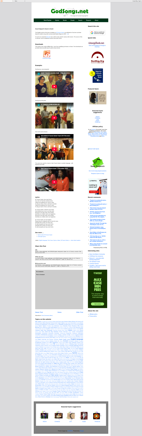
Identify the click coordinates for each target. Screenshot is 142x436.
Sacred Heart (57, 379)
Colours (69, 331)
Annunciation (73, 323)
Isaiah (42, 357)
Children (70, 330)
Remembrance (80, 376)
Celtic (42, 330)
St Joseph (41, 388)
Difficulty (78, 336)
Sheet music (41, 383)
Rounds (43, 379)
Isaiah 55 (51, 357)
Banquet (36, 325)
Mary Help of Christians (62, 363)
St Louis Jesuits (46, 388)
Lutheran (76, 362)
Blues (47, 327)
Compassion (68, 333)
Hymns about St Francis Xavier (45, 234)
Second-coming (56, 382)
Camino (36, 328)
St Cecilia (61, 386)
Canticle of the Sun (68, 328)
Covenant (72, 334)
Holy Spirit (67, 351)
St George (76, 386)
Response (63, 378)
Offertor (50, 369)
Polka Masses (65, 372)
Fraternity (50, 345)
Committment (44, 333)
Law (76, 360)
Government (54, 349)
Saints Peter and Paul (78, 379)
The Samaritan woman (47, 392)
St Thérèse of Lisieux (43, 389)
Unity (74, 394)
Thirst (58, 392)
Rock (82, 378)
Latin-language (69, 360)
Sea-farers (43, 382)
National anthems (76, 366)
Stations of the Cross (67, 389)
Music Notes (95, 133)
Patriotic (46, 370)
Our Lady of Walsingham (65, 369)
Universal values (78, 394)
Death (58, 336)
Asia (48, 324)
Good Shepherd (79, 348)
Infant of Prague (46, 356)
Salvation (37, 381)
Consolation (37, 334)
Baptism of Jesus (47, 325)
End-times (56, 339)
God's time (55, 348)
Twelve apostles (58, 394)
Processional (61, 373)
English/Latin (37, 341)
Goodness (37, 349)
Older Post (79, 312)
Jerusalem (61, 357)
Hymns (57, 20)
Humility (66, 353)
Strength (81, 389)
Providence (76, 373)
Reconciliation (64, 376)
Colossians (65, 331)
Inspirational (52, 356)
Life (41, 362)
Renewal (36, 378)
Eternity (61, 341)
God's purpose (49, 348)
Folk (49, 240)
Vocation (48, 395)
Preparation (40, 373)
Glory (61, 346)
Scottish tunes (70, 381)
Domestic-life (70, 337)
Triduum (45, 394)
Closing (60, 331)
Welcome (71, 395)
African (73, 321)
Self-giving (72, 382)
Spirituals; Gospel (80, 385)
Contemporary (44, 334)
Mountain (59, 366)
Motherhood (54, 366)
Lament (42, 360)
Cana (45, 328)
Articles (81, 323)
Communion (50, 333)
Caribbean (74, 328)
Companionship (62, 333)
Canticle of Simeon (60, 328)
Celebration (37, 330)
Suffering (37, 391)
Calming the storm (79, 327)
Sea (40, 382)
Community (56, 333)
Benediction (74, 325)
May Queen (80, 363)
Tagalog (44, 391)
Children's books (76, 330)
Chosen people (38, 331)
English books (66, 339)
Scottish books (64, 381)
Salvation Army (43, 381)
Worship (48, 396)
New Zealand (48, 367)
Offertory (54, 369)
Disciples (81, 336)
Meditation (43, 364)
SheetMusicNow (94, 136)
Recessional (50, 376)
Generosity (80, 345)
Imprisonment (80, 354)
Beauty (69, 325)
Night (77, 367)
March (52, 363)
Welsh (75, 395)
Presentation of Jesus (53, 373)
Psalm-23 (37, 375)
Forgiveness (37, 345)
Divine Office (58, 337)
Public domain (55, 375)
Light (44, 362)
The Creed (74, 391)
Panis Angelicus (80, 369)
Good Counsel (60, 348)
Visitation (44, 395)
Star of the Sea (59, 389)
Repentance (41, 378)
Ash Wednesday (43, 324)
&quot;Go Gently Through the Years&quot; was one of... (98, 224)
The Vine (54, 392)
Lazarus (78, 360)
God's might (43, 348)
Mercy (60, 364)
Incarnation (37, 356)
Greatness (66, 349)
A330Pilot (70, 430)
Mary (55, 363)
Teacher (50, 391)
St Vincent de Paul (52, 389)
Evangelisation (38, 342)
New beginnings (62, 367)
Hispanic (55, 351)
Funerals (71, 345)
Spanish (53, 385)
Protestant (72, 373)
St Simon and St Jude (78, 388)
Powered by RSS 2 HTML (100, 247)
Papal (36, 370)
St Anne (43, 386)
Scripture (81, 381)
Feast (70, 342)
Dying (36, 339)
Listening (47, 362)
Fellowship (74, 342)
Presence (46, 373)
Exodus (47, 342)
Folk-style (62, 344)
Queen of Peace (74, 375)
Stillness (78, 389)
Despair (70, 336)
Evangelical (81, 341)
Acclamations (50, 321)
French (57, 345)
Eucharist (65, 341)
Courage (68, 334)
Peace (50, 370)
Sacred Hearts (63, 379)
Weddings (66, 395)
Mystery (70, 366)
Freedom (54, 345)
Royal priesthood (48, 379)
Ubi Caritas (64, 394)
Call (74, 327)
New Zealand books (55, 367)
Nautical (43, 367)
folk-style (48, 36)
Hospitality (55, 353)
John (78, 357)
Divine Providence (64, 337)
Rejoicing (75, 376)
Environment (42, 341)
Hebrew (52, 351)
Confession (74, 333)
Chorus (81, 330)
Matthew (76, 363)
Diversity (48, 337)
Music (68, 366)
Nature (40, 367)
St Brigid (56, 386)
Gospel (41, 349)
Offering (46, 369)
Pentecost (54, 370)
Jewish (71, 357)
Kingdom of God (75, 359)
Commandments (79, 331)
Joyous (49, 359)
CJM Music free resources (96, 256)
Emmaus (51, 339)
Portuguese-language (73, 372)
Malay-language (38, 363)
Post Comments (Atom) (47, 315)
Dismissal (43, 337)
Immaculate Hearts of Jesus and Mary (70, 354)
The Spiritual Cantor (94, 261)
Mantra (42, 363)
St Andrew (40, 386)
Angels (59, 323)
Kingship (81, 359)
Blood (44, 327)
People (72, 20)
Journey (43, 359)
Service (81, 382)
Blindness (41, 327)
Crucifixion (50, 336)
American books (54, 323)
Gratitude (62, 349)
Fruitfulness (67, 345)
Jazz (57, 357)
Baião (79, 324)
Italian (54, 357)
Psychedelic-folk (46, 375)
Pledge (53, 372)
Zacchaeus (64, 396)
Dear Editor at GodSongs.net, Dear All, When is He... (98, 233)
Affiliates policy (93, 314)
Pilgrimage (49, 372)
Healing (45, 351)
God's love (37, 348)
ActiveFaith (104, 134)
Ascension (37, 324)
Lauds (74, 360)
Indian (58, 240)
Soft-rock (50, 385)
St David (64, 386)
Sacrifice (68, 379)
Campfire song (40, 328)
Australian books (67, 324)
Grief (73, 349)
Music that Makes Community (97, 254)
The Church (69, 391)
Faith (50, 342)
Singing (72, 383)
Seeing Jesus (63, 382)
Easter (39, 339)
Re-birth (46, 376)
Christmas (56, 331)
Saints (71, 379)
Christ (43, 331)
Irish (68, 356)
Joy (46, 359)
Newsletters (69, 367)
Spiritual (71, 385)
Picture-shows (44, 372)
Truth (54, 394)
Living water (52, 362)
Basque (61, 325)
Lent (39, 362)
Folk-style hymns (42, 236)
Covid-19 (77, 334)
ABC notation (38, 321)
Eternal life (56, 341)
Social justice (38, 385)
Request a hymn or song (97, 173)
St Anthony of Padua (49, 386)
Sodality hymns (44, 385)
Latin (60, 360)
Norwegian (80, 367)
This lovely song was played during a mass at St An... (98, 208)
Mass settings (71, 363)
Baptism (40, 325)
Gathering (76, 345)
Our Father (58, 369)
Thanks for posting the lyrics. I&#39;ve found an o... (98, 201)
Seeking (68, 382)
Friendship (62, 345)
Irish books (71, 356)
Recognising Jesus (58, 376)
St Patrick (69, 388)
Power (78, 372)
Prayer (36, 373)
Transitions (37, 394)
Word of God (41, 396)
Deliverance (67, 336)
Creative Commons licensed (40, 336)
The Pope (40, 392)
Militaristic (68, 364)
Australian (61, 324)
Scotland (58, 381)
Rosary (40, 379)
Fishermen (43, 344)
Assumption (51, 324)
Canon (55, 328)
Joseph (40, 359)
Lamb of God (38, 360)
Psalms (41, 375)
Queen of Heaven (67, 375)
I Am (43, 354)
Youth (60, 396)
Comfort (73, 331)
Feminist (79, 342)
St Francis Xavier (60, 32)
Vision (42, 395)
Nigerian (74, 367)
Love (68, 362)
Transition (81, 392)
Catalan (77, 328)
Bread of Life (59, 327)
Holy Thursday (73, 351)
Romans (36, 379)
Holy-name (40, 353)
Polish (56, 372)
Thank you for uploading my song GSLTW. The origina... (98, 216)
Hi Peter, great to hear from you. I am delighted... (97, 212)
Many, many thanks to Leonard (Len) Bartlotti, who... (98, 244)
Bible (79, 325)
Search (80, 20)
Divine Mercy (53, 337)
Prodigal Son (67, 373)
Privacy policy (93, 316)
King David (65, 359)
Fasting (63, 342)
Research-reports (57, 378)
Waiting (52, 395)
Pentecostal (59, 370)
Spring (36, 386)
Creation (81, 334)
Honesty (44, 353)
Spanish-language (65, 385)
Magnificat (81, 362)
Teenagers (54, 391)
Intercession (56, 356)
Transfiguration (76, 392)
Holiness (63, 351)
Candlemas (52, 328)
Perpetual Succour (79, 370)
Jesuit (64, 357)
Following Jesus (73, 344)
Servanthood (77, 382)
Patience (42, 370)
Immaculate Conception (57, 354)
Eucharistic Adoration (73, 341)
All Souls (40, 323)
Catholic (81, 328)
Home (59, 312)
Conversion (50, 334)
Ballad (81, 324)
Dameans (55, 336)
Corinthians (55, 334)
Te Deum (47, 391)
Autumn (72, 324)
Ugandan (67, 394)
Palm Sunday (74, 369)
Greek (70, 349)
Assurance (56, 324)
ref (67, 34)
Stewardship (73, 389)
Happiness (37, 351)
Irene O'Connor (62, 356)
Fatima (66, 342)
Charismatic (49, 330)
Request (88, 20)
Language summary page (49, 360)
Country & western (62, 334)
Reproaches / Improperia (49, 378)
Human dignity (61, 353)
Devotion (73, 336)
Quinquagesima (41, 376)
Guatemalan (76, 349)
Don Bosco (79, 337)
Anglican (63, 323)
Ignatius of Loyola (48, 354)
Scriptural (76, 381)
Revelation (78, 378)
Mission (37, 366)
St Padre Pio (63, 388)
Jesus (67, 357)
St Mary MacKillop (57, 388)
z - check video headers (74, 240)
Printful (101, 133)
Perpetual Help (71, 370)
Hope (48, 353)
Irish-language (77, 356)
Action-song (55, 321)
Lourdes (64, 362)
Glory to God (65, 346)
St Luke (52, 388)
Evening (44, 342)
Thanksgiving (64, 391)
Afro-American (79, 321)
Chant (45, 330)
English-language (43, 240)
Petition (39, 372)
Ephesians (47, 341)
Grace (58, 349)
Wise (103, 136)
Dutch (82, 337)
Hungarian (70, 353)
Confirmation (80, 333)
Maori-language (48, 363)
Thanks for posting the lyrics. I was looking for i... (98, 204)
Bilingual (81, 325)
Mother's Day (49, 366)
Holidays (59, 351)
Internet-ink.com (96, 134)
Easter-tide (44, 339)
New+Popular (47, 20)
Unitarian (71, 394)
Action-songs (61, 321)
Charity (66, 330)
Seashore (47, 382)
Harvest (41, 351)
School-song (54, 381)
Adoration (66, 321)
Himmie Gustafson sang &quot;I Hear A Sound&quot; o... (98, 228)
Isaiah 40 (46, 357)
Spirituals (74, 385)
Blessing (37, 327)
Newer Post (39, 312)
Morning (41, 366)
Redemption (70, 376)
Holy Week (79, 351)
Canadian (48, 328)
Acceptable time (44, 321)
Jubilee (52, 359)
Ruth (53, 379)
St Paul (72, 388)
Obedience (42, 369)
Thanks (59, 391)
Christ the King (49, 331)
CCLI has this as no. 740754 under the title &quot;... (97, 236)
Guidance (81, 349)
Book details (51, 327)
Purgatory (61, 375)
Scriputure (37, 382)
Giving (54, 346)
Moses (44, 366)
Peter (36, 372)
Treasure (41, 394)
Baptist (52, 325)
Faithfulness (55, 342)
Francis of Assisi (44, 345)
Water (54, 395)
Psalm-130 (81, 373)
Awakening (76, 324)
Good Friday (67, 348)
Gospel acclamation (47, 349)
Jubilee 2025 (56, 359)
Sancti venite (48, 381)
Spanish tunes (58, 385)
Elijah (48, 339)
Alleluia (44, 323)
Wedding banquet (60, 395)
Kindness (61, 359)
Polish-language (60, 372)
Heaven (48, 351)
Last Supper (56, 360)
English (60, 339)
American (48, 323)
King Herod (69, 359)
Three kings (62, 392)
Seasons (51, 382)
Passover (39, 370)
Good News (73, 348)
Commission (38, 333)
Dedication (62, 336)
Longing (61, 362)
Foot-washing (80, 344)
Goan (51, 240)
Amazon (93, 129)
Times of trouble (68, 392)
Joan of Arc (74, 357)
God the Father (76, 346)
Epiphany (52, 341)
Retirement (74, 378)
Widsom (77, 395)
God (71, 346)
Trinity (48, 394)
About (96, 20)
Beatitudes (65, 325)
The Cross (79, 391)
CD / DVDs (64, 327)
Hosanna (51, 353)
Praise (81, 372)
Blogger (82, 430)
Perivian (66, 370)
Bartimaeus (56, 325)
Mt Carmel (64, 366)
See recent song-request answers (97, 170)
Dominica (74, 337)
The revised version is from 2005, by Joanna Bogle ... (97, 220)
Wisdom (81, 395)
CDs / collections (70, 327)
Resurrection (68, 378)
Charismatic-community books (58, 330)
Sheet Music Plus (98, 132)
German (41, 346)
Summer (40, 391)
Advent (70, 321)
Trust (51, 394)
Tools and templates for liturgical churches (97, 46)
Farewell (60, 342)
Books (65, 20)
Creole (47, 336)
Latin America (63, 360)
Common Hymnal (94, 263)
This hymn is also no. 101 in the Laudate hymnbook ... (97, 240)
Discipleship (38, 337)
